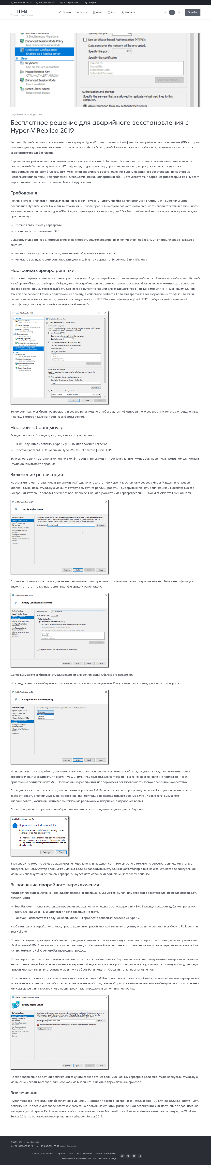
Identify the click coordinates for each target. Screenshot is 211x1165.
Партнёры (61, 1153)
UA (165, 12)
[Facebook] (122, 1156)
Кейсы (71, 1153)
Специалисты (47, 1153)
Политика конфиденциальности (76, 1158)
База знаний (110, 1153)
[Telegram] (140, 1156)
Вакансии (87, 1153)
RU (171, 12)
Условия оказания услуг (104, 1158)
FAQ (78, 1153)
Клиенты (35, 1153)
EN (179, 12)
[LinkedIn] (134, 1156)
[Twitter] (128, 1156)
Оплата (98, 1153)
